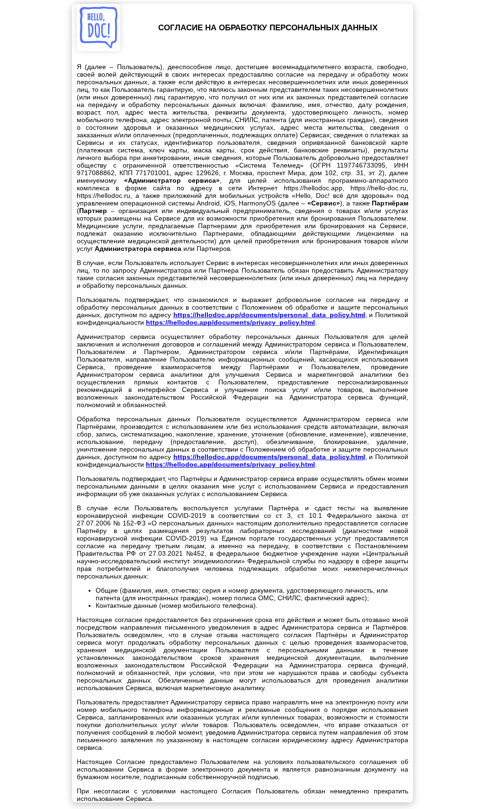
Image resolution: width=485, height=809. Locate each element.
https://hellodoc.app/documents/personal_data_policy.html (269, 315)
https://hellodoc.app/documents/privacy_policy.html (230, 322)
